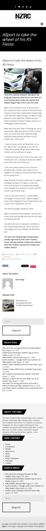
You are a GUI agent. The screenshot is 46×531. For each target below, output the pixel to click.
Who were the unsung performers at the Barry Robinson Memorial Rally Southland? (20, 384)
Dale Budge (8, 254)
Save (34, 266)
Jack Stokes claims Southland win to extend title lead (22, 388)
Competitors (10, 446)
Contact (8, 463)
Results (8, 449)
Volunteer (9, 461)
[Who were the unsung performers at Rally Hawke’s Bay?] (8, 305)
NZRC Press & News (13, 259)
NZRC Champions (12, 458)
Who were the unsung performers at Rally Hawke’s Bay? (24, 302)
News (7, 454)
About (7, 456)
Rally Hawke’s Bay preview (12, 357)
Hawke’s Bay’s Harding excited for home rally (19, 364)
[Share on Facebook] (5, 266)
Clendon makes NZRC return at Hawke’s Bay (19, 369)
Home (7, 444)
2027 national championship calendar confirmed (20, 374)
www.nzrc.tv (10, 451)
